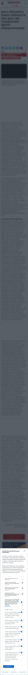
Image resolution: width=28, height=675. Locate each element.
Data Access (14, 672)
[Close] (24, 551)
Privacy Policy (22, 672)
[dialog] (14, 611)
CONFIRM (8, 666)
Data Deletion (5, 672)
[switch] (22, 583)
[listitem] (14, 579)
